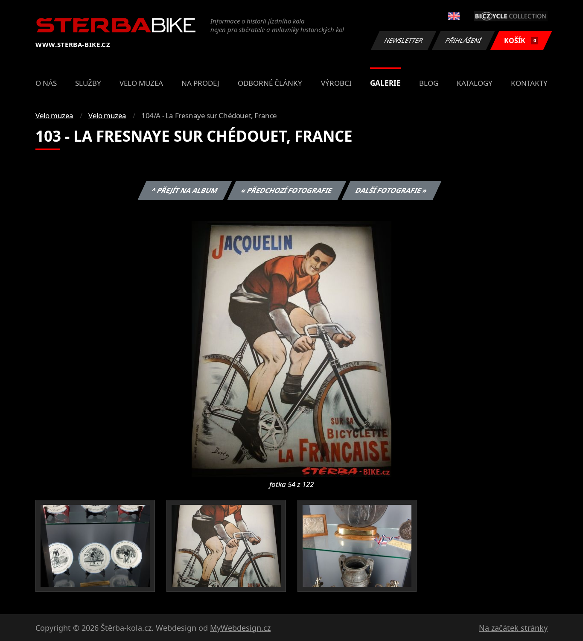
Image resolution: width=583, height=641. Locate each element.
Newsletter (404, 40)
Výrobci (336, 83)
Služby (88, 83)
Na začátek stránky (513, 628)
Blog (428, 83)
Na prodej (200, 83)
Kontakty (529, 83)
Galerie (385, 83)
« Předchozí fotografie (286, 190)
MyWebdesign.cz (240, 628)
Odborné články (270, 83)
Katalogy (475, 83)
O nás (46, 83)
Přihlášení (463, 40)
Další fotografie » (391, 190)
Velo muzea (141, 83)
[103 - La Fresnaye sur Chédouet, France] (291, 348)
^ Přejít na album (184, 190)
